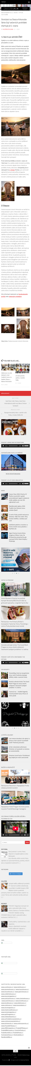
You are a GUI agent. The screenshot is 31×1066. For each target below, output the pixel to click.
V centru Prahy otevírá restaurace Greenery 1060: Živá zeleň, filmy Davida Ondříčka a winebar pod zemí (19, 518)
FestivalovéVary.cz (7, 1035)
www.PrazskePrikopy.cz (8, 1026)
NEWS (16, 13)
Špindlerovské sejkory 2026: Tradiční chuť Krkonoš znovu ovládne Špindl (17, 508)
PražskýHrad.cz (17, 1032)
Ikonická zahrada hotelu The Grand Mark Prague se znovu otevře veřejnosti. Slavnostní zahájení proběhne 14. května (14, 647)
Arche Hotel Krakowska (13, 474)
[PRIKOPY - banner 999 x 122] (15, 8)
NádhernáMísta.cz (7, 13)
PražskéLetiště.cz (6, 1032)
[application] (15, 445)
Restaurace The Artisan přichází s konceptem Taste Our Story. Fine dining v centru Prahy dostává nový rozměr (14, 623)
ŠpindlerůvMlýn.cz (6, 1037)
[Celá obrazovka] (27, 835)
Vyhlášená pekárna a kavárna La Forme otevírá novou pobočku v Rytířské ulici (18, 527)
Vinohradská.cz (18, 1035)
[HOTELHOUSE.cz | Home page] (4, 2)
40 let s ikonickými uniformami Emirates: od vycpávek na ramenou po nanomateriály (19, 749)
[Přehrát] (3, 446)
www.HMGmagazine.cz (8, 1028)
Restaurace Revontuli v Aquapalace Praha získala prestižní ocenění (15, 786)
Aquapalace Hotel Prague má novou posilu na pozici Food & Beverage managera (15, 807)
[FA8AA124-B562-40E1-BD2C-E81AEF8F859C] (15, 560)
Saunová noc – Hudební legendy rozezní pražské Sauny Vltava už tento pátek (18, 694)
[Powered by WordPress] (9, 1060)
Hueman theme (25, 1060)
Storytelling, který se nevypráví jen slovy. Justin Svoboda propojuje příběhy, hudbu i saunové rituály (19, 675)
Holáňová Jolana (8, 29)
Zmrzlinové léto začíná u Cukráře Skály (20, 378)
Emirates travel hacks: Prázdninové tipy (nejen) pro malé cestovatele (19, 756)
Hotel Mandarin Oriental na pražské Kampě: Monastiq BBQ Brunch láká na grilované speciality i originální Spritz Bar (14, 600)
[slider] (26, 445)
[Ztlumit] (23, 446)
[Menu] (29, 2)
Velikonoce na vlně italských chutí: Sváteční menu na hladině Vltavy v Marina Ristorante (6, 377)
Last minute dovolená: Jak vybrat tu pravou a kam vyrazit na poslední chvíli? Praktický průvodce (19, 740)
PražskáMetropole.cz (7, 1030)
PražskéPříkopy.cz (21, 1028)
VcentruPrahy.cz (20, 1030)
